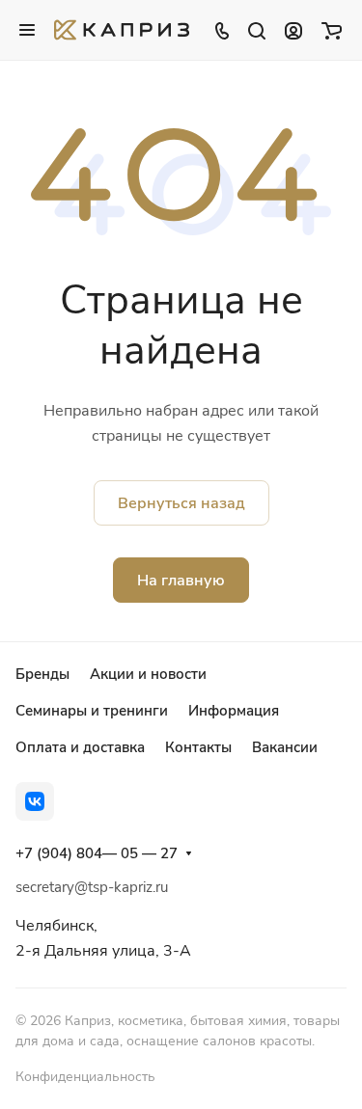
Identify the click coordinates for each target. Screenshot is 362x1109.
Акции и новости (148, 674)
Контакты (198, 747)
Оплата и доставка (80, 747)
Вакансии (285, 747)
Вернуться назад (181, 503)
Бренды (42, 674)
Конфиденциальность (85, 1077)
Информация (233, 710)
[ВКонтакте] (34, 801)
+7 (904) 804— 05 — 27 (96, 853)
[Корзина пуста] (331, 30)
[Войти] (293, 30)
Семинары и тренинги (91, 710)
